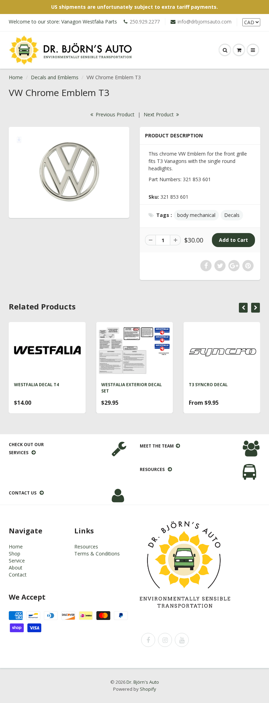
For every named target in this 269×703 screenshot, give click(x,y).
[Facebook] (148, 640)
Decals (232, 215)
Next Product (159, 114)
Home (16, 77)
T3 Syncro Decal (208, 385)
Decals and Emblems (54, 77)
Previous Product (114, 114)
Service (17, 560)
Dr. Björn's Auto (142, 682)
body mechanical (196, 215)
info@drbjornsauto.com (205, 21)
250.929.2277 (145, 21)
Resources (86, 546)
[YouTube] (182, 640)
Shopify (148, 689)
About (15, 567)
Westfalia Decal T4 (36, 385)
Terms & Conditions (97, 553)
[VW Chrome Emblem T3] (69, 171)
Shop (14, 553)
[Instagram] (165, 640)
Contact (18, 574)
